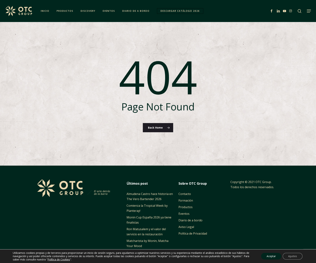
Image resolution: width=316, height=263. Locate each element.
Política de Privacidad (192, 233)
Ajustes (292, 256)
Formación (185, 200)
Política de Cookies (59, 259)
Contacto (184, 194)
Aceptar (271, 256)
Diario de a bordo (190, 220)
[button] (309, 11)
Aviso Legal (186, 227)
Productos (185, 207)
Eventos (183, 214)
